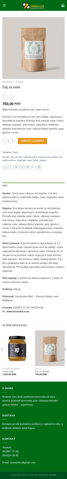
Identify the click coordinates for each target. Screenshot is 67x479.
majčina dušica (9, 160)
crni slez (18, 157)
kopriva (55, 157)
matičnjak (21, 160)
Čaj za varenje (42, 371)
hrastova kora (44, 157)
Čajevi (19, 82)
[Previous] (2, 355)
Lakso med (7, 371)
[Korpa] (63, 5)
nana (29, 160)
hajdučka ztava (30, 157)
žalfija (35, 160)
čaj (12, 157)
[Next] (64, 355)
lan (61, 157)
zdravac (42, 160)
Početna (7, 82)
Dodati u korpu (32, 141)
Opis (4, 186)
